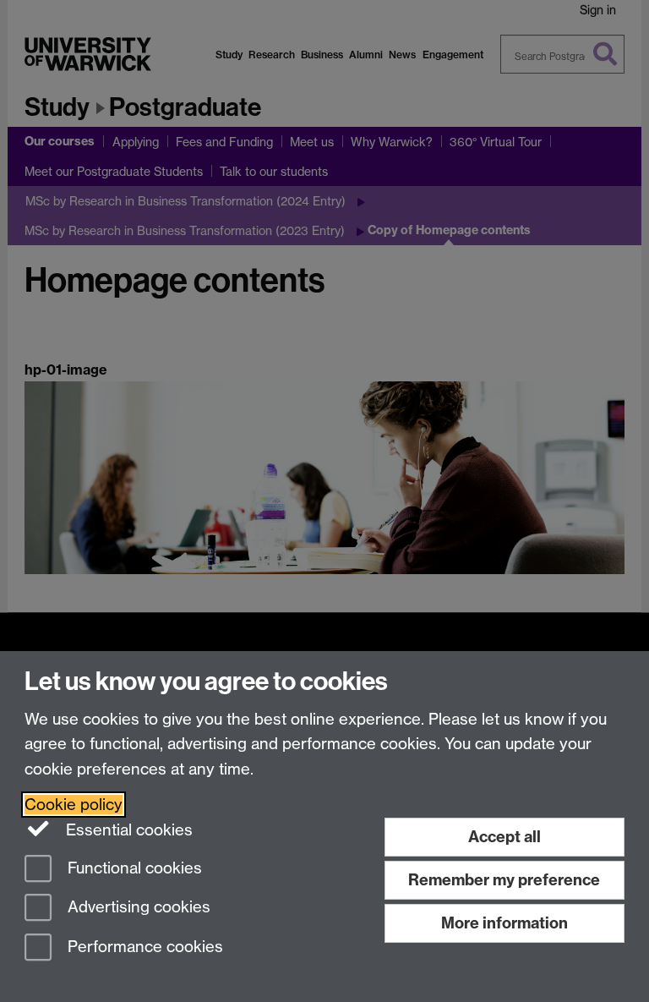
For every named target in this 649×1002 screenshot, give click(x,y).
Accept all (504, 836)
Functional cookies (132, 868)
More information (504, 923)
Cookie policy (74, 804)
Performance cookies (143, 947)
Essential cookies (127, 830)
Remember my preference (504, 880)
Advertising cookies (136, 907)
